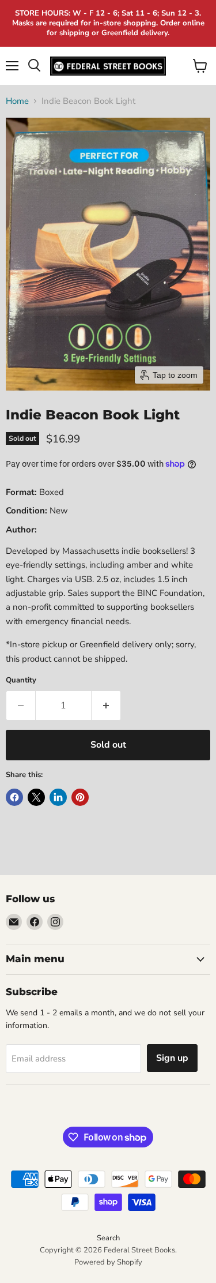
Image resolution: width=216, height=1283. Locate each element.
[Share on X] (36, 797)
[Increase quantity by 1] (106, 706)
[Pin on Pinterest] (80, 797)
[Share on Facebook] (14, 797)
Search (108, 1238)
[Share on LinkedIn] (58, 797)
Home (17, 101)
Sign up (172, 1058)
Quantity (21, 680)
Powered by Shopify (108, 1262)
